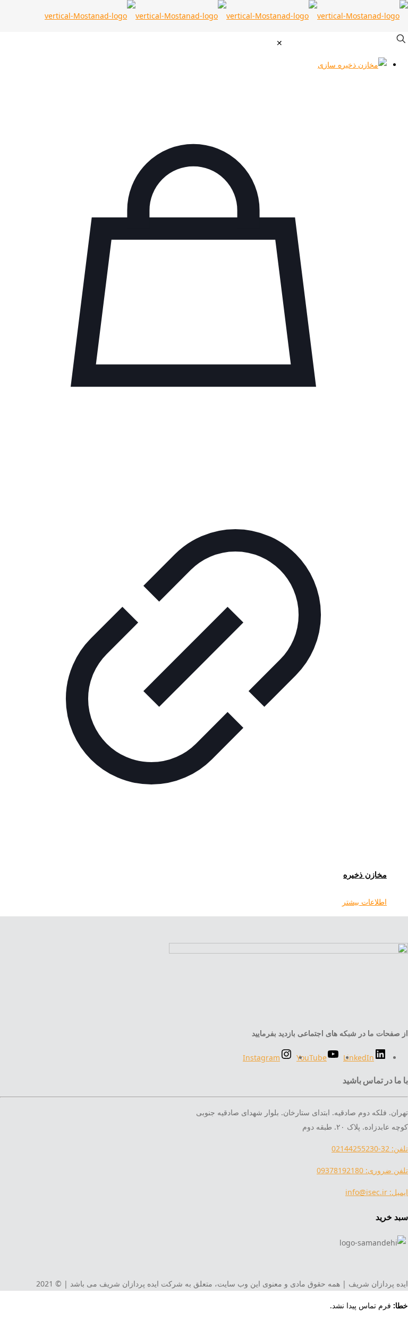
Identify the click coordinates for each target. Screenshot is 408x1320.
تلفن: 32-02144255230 (370, 1148)
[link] (279, 43)
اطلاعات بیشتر (364, 902)
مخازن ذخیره (365, 874)
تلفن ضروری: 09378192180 (362, 1170)
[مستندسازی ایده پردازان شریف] (226, 15)
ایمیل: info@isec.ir (376, 1192)
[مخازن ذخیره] (193, 64)
